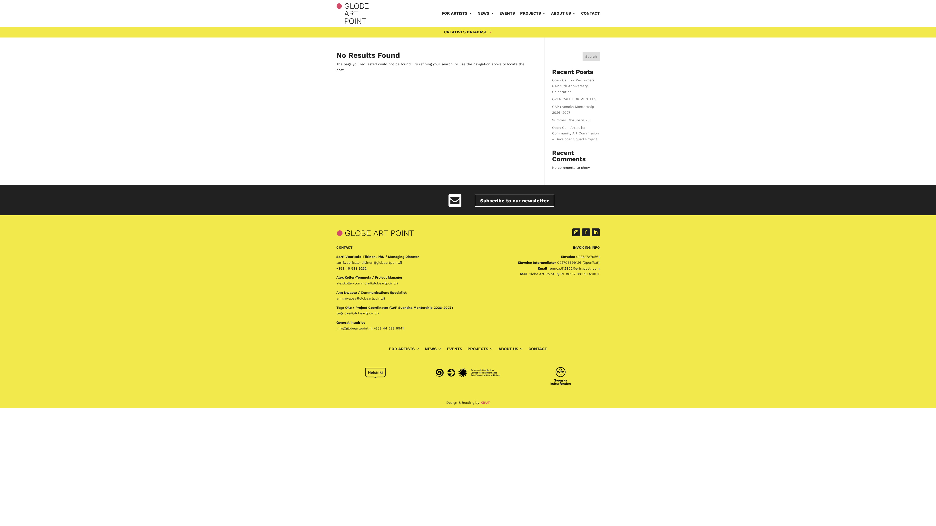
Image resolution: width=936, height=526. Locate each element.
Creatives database (465, 32)
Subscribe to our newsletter (514, 201)
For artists (454, 13)
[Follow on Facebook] (586, 232)
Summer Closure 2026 (571, 120)
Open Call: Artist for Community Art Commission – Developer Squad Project (575, 133)
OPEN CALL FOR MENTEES (574, 99)
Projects (530, 13)
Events (507, 13)
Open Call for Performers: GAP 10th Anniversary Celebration (573, 86)
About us (561, 13)
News (483, 13)
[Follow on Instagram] (576, 232)
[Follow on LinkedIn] (596, 232)
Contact (590, 13)
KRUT (485, 402)
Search (591, 56)
